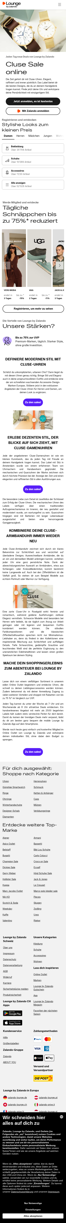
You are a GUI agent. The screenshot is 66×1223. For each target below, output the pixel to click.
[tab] (8, 136)
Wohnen (37, 961)
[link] (33, 148)
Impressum (8, 953)
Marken (37, 980)
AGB (5, 971)
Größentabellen (11, 1043)
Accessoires (39, 955)
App (35, 995)
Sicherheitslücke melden (15, 989)
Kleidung (37, 943)
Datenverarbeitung (12, 965)
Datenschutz (9, 959)
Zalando (7, 1056)
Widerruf (7, 977)
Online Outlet (40, 974)
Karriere (7, 983)
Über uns (7, 947)
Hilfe (5, 1037)
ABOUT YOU (9, 1062)
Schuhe (37, 949)
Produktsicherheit (12, 995)
